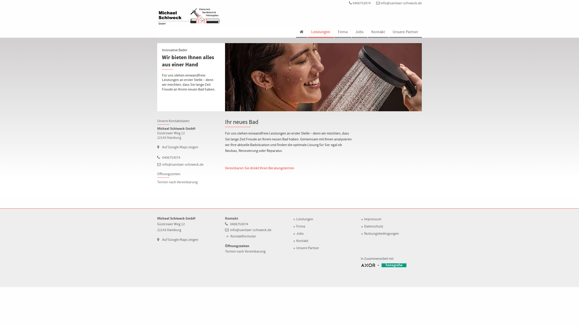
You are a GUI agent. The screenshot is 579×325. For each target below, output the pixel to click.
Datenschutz (373, 226)
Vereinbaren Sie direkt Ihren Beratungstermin (259, 168)
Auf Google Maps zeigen (180, 147)
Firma (343, 32)
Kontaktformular (243, 236)
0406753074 (361, 3)
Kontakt (378, 32)
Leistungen (320, 32)
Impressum (372, 219)
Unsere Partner (405, 32)
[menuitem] (301, 32)
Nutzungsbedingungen (381, 233)
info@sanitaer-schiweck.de (401, 3)
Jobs (359, 32)
